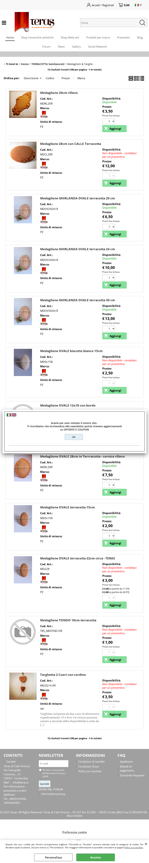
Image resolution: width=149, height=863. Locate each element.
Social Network (97, 46)
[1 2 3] (109, 329)
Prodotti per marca (98, 37)
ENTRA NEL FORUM (51, 789)
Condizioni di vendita (91, 761)
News (61, 46)
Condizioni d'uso (88, 766)
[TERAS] (43, 117)
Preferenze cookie (74, 832)
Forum (46, 46)
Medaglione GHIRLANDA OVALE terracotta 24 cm (77, 249)
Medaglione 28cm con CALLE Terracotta (70, 144)
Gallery (76, 46)
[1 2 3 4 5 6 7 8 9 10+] (109, 121)
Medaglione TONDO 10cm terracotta (68, 620)
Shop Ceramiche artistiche (37, 37)
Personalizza (53, 857)
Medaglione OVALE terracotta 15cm (67, 507)
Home (10, 37)
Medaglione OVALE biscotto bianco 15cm (71, 351)
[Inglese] (14, 415)
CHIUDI (146, 844)
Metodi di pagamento (127, 768)
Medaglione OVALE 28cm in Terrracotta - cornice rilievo (82, 456)
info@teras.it (20, 782)
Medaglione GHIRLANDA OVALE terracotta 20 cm (77, 198)
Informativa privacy (53, 794)
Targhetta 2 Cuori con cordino (63, 675)
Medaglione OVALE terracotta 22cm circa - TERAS (77, 558)
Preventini (123, 37)
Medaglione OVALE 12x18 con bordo (68, 405)
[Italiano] (8, 415)
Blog (140, 37)
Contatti (11, 761)
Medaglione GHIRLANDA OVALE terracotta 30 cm (77, 300)
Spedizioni (126, 761)
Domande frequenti (132, 775)
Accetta (95, 857)
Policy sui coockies (133, 847)
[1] (109, 278)
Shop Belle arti (70, 37)
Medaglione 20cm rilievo (59, 93)
